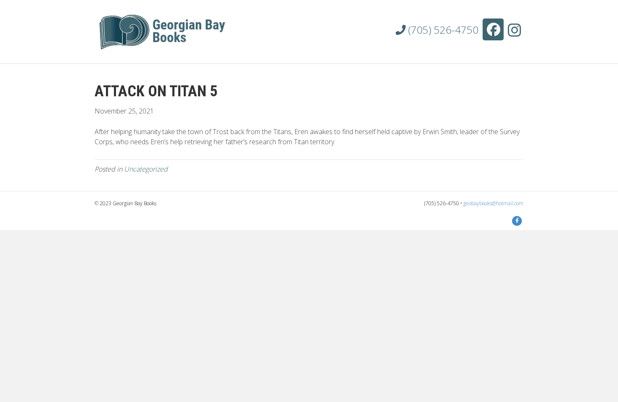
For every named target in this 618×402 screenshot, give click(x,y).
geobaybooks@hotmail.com (493, 203)
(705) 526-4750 (442, 30)
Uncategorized (146, 169)
